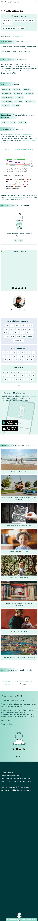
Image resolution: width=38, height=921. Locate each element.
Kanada (20, 714)
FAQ (29, 779)
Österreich (21, 198)
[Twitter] (13, 749)
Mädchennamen (19, 704)
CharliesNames (6, 681)
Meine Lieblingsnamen (28, 919)
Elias (6, 325)
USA (21, 717)
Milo (12, 336)
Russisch (19, 101)
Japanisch (30, 93)
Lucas (7, 336)
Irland (14, 714)
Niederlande (27, 714)
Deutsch (17, 89)
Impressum (27, 781)
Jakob (18, 336)
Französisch (7, 93)
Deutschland (12, 198)
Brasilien (31, 710)
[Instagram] (23, 749)
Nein (20, 240)
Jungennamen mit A (20, 20)
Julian (24, 329)
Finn (17, 325)
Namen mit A (7, 24)
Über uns (4, 781)
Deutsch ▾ (19, 756)
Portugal (4, 717)
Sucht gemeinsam (13, 919)
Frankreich (22, 712)
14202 (22, 28)
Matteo (24, 325)
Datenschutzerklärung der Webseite (13, 779)
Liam (30, 325)
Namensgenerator (7, 720)
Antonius (16, 49)
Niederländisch (8, 97)
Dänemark (14, 712)
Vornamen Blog (6, 724)
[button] (3, 268)
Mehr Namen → (19, 340)
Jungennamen (7, 20)
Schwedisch (30, 101)
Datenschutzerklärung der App (11, 776)
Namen (31, 20)
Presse (10, 773)
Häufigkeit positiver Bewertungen (22, 134)
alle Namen (18, 706)
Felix (11, 333)
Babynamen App (30, 396)
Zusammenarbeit (15, 781)
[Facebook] (17, 749)
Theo (18, 329)
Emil (5, 333)
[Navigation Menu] (35, 2)
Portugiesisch (7, 101)
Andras (6, 122)
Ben (16, 333)
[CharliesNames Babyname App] (10, 2)
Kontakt (3, 773)
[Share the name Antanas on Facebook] (12, 288)
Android (21, 700)
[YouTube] (20, 749)
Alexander (29, 333)
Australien (17, 710)
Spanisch (6, 105)
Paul (24, 336)
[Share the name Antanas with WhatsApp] (19, 288)
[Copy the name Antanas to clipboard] (25, 288)
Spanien (17, 717)
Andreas (23, 122)
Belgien (24, 710)
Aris (14, 122)
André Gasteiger (21, 310)
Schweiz (31, 198)
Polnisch (20, 97)
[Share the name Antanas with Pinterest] (22, 288)
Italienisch (18, 93)
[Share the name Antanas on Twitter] (15, 288)
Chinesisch (6, 89)
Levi (12, 325)
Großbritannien (6, 714)
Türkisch (16, 105)
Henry (30, 336)
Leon (12, 329)
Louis (22, 333)
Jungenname (17, 36)
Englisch (27, 89)
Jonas (30, 329)
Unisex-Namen (6, 706)
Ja (15, 240)
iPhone (30, 700)
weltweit (4, 200)
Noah (6, 329)
